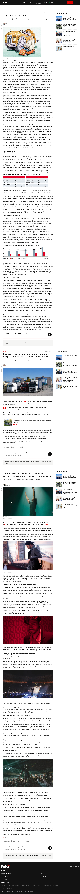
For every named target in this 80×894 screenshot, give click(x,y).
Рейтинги (11, 2)
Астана (13, 841)
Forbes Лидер (4, 876)
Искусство (5, 470)
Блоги (42, 879)
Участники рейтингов (18, 2)
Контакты (3, 885)
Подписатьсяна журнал (70, 3)
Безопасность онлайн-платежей (8, 888)
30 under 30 (32, 2)
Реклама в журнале (37, 885)
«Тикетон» (27, 841)
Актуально (5, 12)
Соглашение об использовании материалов (53, 885)
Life (41, 873)
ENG (46, 2)
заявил (25, 401)
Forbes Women (26, 2)
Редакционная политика (13, 885)
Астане (5, 524)
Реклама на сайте (25, 885)
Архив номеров (5, 882)
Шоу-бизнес (7, 841)
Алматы (46, 524)
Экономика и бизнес (6, 873)
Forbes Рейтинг (44, 876)
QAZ (44, 2)
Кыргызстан (7, 447)
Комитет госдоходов (17, 447)
